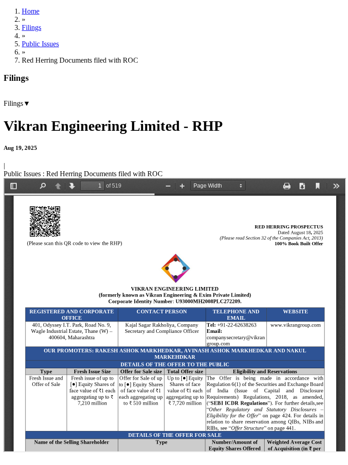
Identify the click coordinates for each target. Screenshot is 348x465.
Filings (31, 27)
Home (30, 11)
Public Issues (40, 44)
